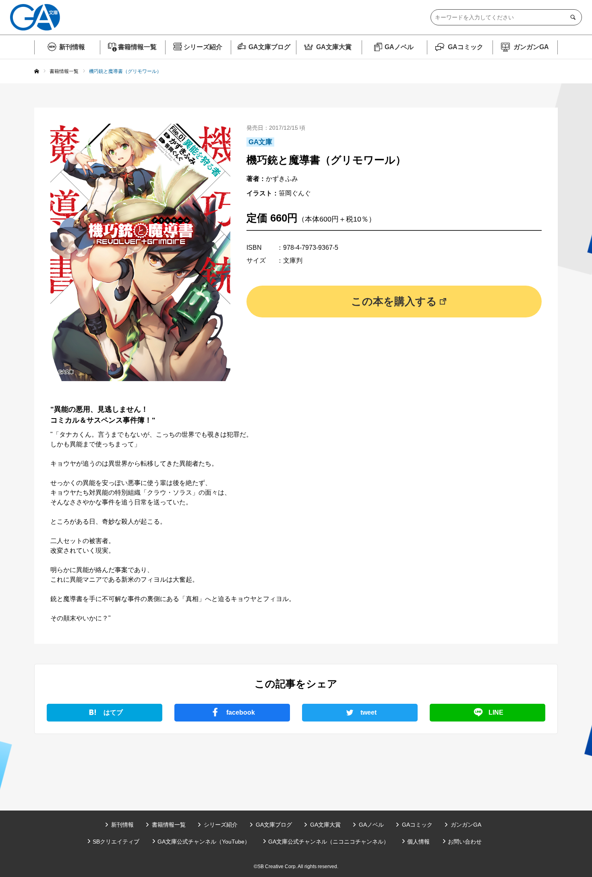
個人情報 (418, 841)
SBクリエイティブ (116, 841)
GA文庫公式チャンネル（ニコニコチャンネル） (328, 841)
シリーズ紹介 (203, 47)
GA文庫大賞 (334, 47)
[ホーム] (36, 72)
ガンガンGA (531, 47)
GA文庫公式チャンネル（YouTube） (203, 841)
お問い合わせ (465, 841)
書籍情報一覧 (137, 47)
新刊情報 (72, 47)
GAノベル (399, 47)
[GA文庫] (35, 17)
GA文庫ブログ (269, 47)
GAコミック (465, 47)
